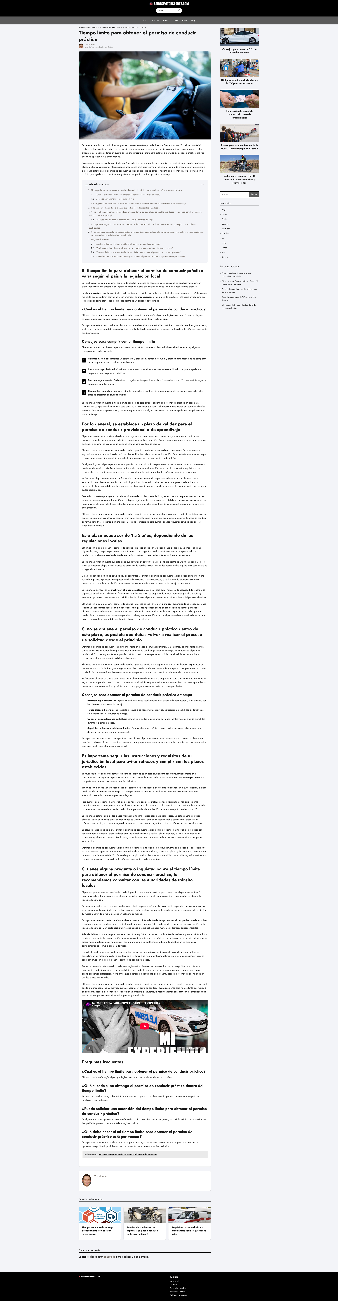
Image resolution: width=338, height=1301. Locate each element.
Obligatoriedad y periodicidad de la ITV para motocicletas (239, 307)
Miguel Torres (90, 44)
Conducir (226, 223)
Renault (225, 257)
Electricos (226, 228)
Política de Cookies (177, 1291)
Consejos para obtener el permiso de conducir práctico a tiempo (125, 219)
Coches (155, 20)
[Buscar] (179, 10)
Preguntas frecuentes (100, 239)
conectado (109, 1257)
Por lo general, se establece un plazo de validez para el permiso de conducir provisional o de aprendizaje (138, 203)
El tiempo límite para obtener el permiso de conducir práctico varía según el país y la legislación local (136, 190)
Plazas (224, 247)
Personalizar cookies (178, 1288)
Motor (165, 20)
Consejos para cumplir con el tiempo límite (115, 198)
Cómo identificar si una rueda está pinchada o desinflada (236, 275)
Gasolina (225, 233)
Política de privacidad (178, 1295)
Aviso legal (174, 1281)
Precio (224, 252)
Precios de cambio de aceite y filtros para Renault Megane (239, 291)
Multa (184, 20)
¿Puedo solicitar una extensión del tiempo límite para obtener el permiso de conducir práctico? (138, 252)
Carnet (175, 20)
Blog (193, 20)
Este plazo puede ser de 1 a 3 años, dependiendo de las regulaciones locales (125, 207)
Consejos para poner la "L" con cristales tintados (239, 299)
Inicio (145, 20)
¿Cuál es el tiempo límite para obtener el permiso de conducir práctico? (128, 194)
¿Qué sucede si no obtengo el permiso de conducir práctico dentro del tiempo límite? (134, 248)
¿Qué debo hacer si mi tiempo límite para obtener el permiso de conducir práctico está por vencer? (140, 256)
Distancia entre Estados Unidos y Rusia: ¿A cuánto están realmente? (240, 283)
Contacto (173, 1284)
